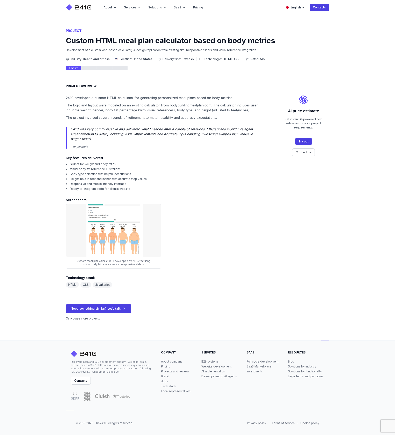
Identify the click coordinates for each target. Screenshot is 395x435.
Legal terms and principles (306, 376)
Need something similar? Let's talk (96, 308)
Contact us (303, 152)
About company (171, 361)
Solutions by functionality (305, 371)
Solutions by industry (302, 366)
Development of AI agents (219, 376)
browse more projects (85, 318)
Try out (304, 141)
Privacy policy (256, 423)
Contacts (319, 7)
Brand (165, 376)
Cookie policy (309, 423)
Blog (291, 361)
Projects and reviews (175, 371)
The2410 (100, 423)
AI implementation (213, 371)
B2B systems (209, 361)
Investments (255, 371)
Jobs (164, 381)
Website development (216, 366)
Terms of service (283, 423)
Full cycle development (262, 361)
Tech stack (168, 386)
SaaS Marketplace (259, 366)
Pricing (165, 366)
